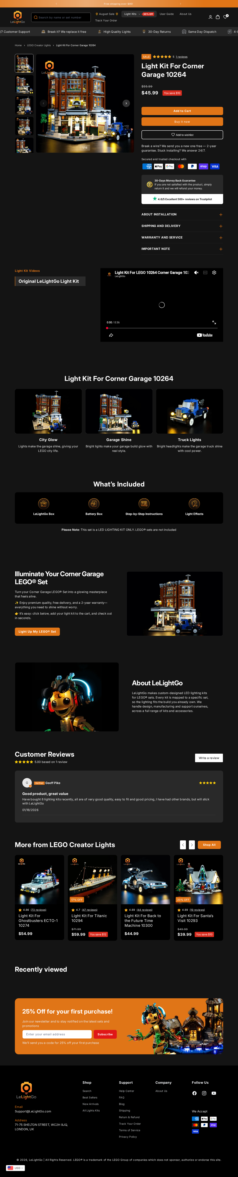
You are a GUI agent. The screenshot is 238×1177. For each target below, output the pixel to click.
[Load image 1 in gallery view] (24, 63)
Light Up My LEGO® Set (37, 631)
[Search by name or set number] (35, 17)
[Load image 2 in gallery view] (24, 84)
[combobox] (61, 17)
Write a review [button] (209, 758)
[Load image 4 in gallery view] (24, 126)
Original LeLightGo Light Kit (49, 281)
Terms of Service (129, 1130)
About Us (161, 1090)
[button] (139, 14)
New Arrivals (91, 1104)
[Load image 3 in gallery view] (24, 105)
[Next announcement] (180, 3)
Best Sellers (90, 1097)
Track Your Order (130, 1123)
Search (87, 1090)
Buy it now (182, 121)
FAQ (121, 1097)
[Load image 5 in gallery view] (24, 146)
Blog (122, 1104)
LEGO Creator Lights (39, 45)
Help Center (126, 1090)
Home (18, 45)
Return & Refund (129, 1117)
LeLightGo (36, 1159)
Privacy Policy (128, 1136)
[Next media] (126, 103)
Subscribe (105, 1034)
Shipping (124, 1110)
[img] (207, 783)
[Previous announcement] (56, 3)
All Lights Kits (91, 1110)
